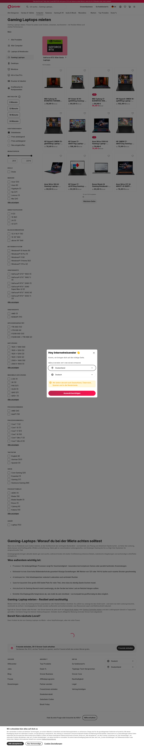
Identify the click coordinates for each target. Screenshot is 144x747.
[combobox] (72, 367)
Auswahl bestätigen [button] (72, 393)
